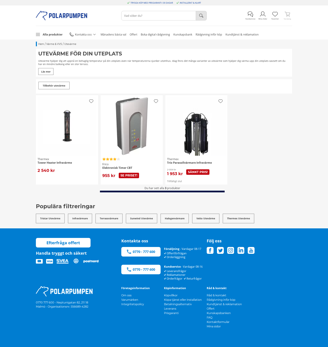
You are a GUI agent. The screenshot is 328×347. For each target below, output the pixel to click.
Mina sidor (214, 326)
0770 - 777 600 (144, 251)
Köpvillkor (170, 295)
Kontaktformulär (218, 322)
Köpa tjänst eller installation (183, 299)
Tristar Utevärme (50, 218)
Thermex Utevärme (238, 218)
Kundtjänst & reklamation (224, 304)
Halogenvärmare (174, 218)
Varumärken (129, 299)
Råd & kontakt (216, 295)
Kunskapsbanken (219, 313)
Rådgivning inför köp (221, 299)
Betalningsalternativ (178, 304)
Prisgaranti (171, 313)
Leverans (170, 308)
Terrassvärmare (109, 218)
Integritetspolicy (132, 304)
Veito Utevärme (205, 218)
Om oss (126, 295)
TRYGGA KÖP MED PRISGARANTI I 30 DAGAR (152, 2)
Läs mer (46, 71)
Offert (211, 308)
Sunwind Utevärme (141, 218)
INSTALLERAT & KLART (190, 2)
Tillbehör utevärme (54, 85)
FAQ (209, 317)
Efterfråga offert (63, 242)
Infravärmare (80, 218)
